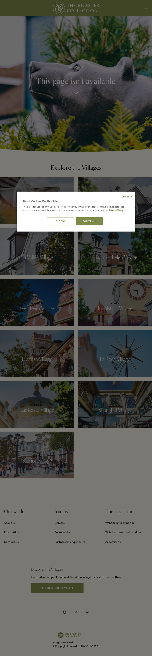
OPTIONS (61, 221)
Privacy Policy (116, 210)
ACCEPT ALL (89, 221)
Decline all (127, 196)
